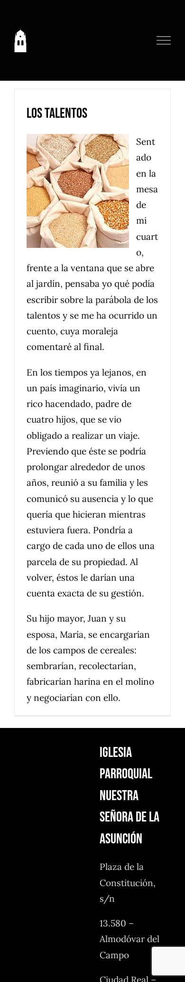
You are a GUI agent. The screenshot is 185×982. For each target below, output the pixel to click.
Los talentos (57, 113)
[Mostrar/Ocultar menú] (164, 40)
